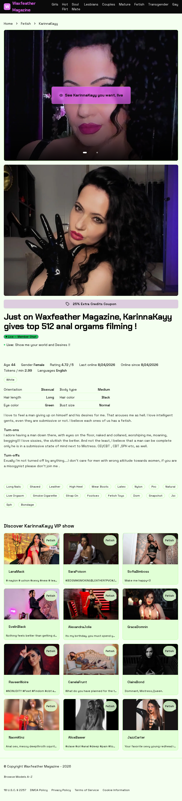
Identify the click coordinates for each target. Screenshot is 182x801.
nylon (138, 487)
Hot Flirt (65, 6)
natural (170, 487)
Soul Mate (76, 6)
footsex (93, 496)
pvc (153, 487)
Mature (125, 4)
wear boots (100, 487)
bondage (27, 505)
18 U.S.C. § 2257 (15, 790)
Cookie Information (116, 790)
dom (136, 496)
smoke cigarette (45, 496)
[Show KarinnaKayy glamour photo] (97, 152)
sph (9, 505)
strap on (72, 496)
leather (54, 487)
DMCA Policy (39, 790)
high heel (76, 487)
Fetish (139, 4)
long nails (13, 487)
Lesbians (91, 4)
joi (173, 496)
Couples (108, 4)
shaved (35, 487)
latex (122, 487)
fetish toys (116, 496)
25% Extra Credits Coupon (98, 305)
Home (8, 23)
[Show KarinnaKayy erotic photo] (85, 152)
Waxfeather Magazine (20, 6)
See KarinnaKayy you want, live (95, 97)
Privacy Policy (61, 790)
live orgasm (15, 496)
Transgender (158, 4)
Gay (175, 4)
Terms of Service (87, 790)
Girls (55, 4)
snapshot (155, 496)
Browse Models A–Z (18, 777)
